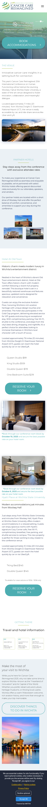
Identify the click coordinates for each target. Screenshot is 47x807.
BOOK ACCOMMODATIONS (21, 43)
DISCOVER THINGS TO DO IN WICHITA (23, 708)
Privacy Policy (23, 788)
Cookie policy (17, 785)
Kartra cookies (29, 785)
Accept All (24, 799)
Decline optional (23, 793)
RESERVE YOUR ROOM (24, 388)
